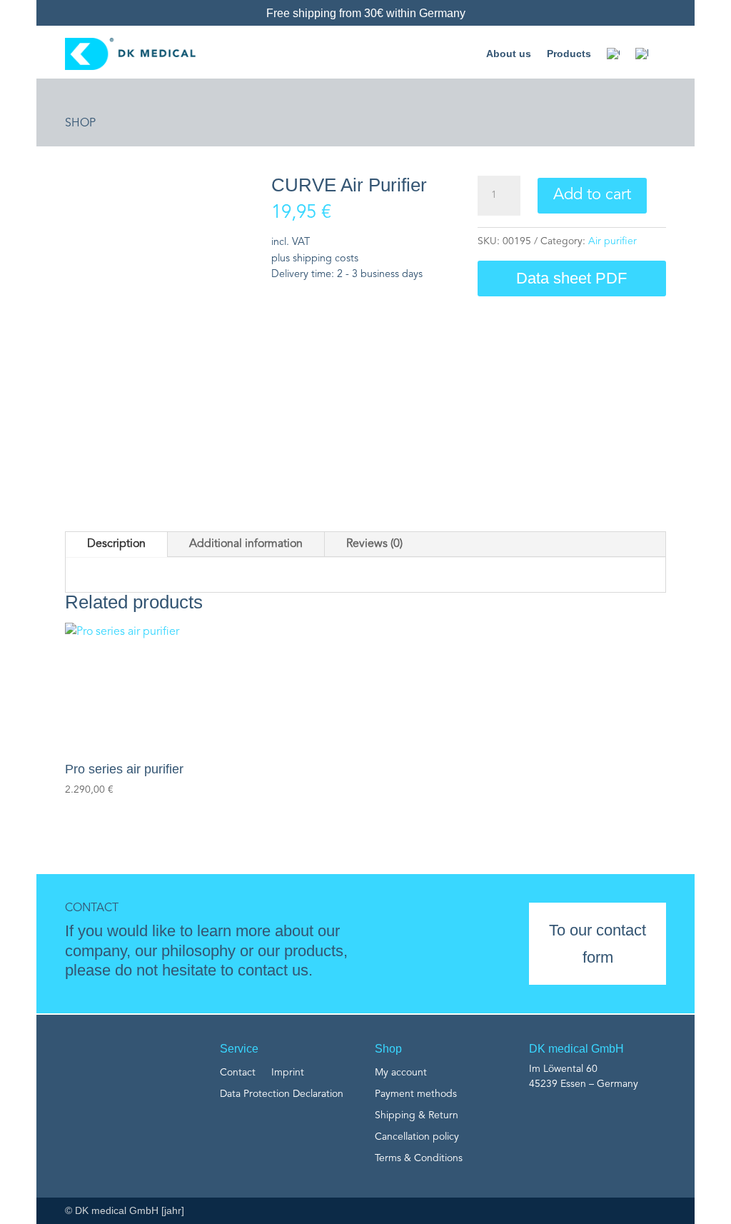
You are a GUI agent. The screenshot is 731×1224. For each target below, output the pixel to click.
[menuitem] (613, 53)
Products (569, 53)
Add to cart (592, 195)
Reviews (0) (374, 544)
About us (508, 53)
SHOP (80, 123)
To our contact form (597, 943)
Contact (238, 1073)
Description (116, 544)
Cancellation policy (417, 1137)
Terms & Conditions (419, 1158)
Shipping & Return (416, 1115)
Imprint (287, 1073)
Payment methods (416, 1094)
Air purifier (612, 241)
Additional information (246, 544)
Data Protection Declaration (281, 1094)
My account (401, 1073)
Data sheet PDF (571, 278)
